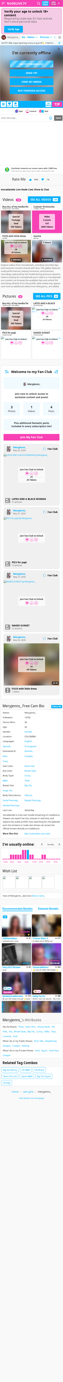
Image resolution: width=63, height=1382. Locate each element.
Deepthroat (51, 1040)
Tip (57, 104)
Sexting (25, 1045)
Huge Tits (7, 790)
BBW (5, 780)
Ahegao (6, 1045)
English (28, 741)
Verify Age (13, 29)
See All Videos (43, 199)
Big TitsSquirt (44, 1076)
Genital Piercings (11, 805)
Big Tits (28, 785)
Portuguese (30, 746)
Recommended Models (17, 909)
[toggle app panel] (59, 43)
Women (28, 751)
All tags (6, 1082)
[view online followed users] (38, 3)
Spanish (7, 746)
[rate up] (30, 180)
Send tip (31, 73)
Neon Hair (30, 766)
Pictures (46, 37)
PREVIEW (17, 259)
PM (15, 105)
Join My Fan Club (31, 437)
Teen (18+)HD (10, 1076)
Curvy (27, 775)
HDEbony (39, 1069)
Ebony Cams (38, 895)
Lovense (7, 1036)
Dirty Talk (38, 1040)
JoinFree (45, 3)
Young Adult (43, 1026)
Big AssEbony (10, 1069)
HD (52, 1026)
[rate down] (43, 180)
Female (28, 731)
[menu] (3, 3)
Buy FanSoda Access (31, 90)
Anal (15, 1036)
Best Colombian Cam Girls (37, 833)
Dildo (46, 1031)
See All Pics (46, 296)
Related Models (48, 909)
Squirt (44, 1050)
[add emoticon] (50, 118)
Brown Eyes (30, 770)
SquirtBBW (27, 1076)
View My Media (31, 81)
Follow (9, 105)
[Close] (59, 37)
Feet (5, 1031)
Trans (5, 761)
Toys (53, 1031)
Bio (23, 37)
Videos (32, 37)
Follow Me (56, 706)
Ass (10, 1031)
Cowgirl (16, 1045)
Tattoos (28, 795)
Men (5, 756)
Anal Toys (53, 1050)
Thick (27, 780)
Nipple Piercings (33, 800)
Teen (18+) (30, 1026)
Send (58, 118)
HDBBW (26, 1069)
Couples (29, 756)
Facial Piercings (10, 800)
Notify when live (32, 64)
